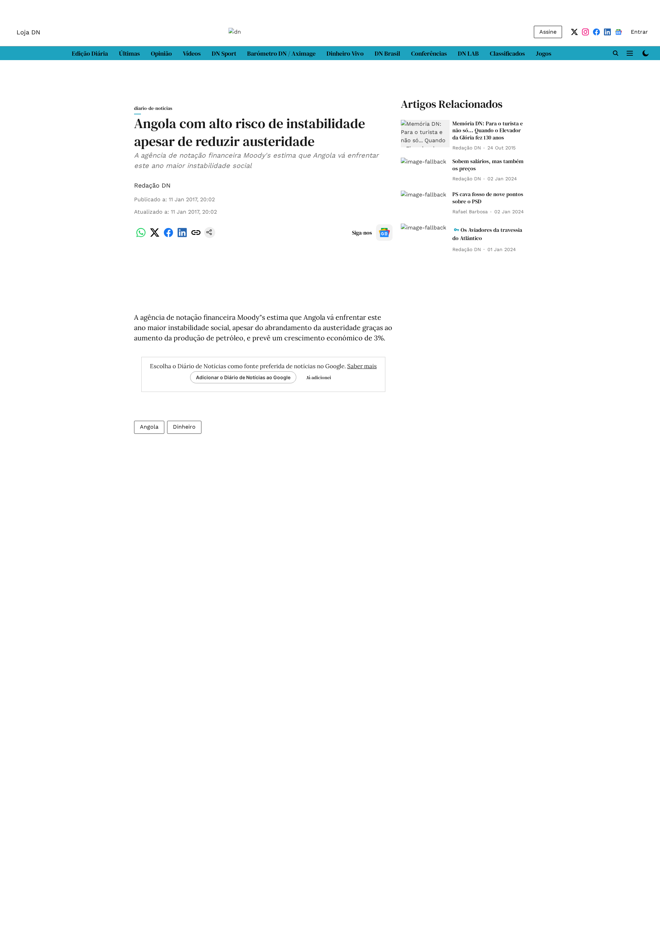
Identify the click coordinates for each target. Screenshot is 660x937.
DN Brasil (387, 53)
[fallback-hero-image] (425, 133)
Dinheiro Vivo (345, 53)
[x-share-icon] (154, 236)
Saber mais (362, 366)
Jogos (543, 53)
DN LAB (468, 53)
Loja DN (28, 32)
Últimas (129, 53)
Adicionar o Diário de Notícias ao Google (243, 377)
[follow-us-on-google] (384, 232)
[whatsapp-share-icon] (140, 236)
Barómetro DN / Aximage (281, 53)
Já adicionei (318, 377)
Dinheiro (184, 427)
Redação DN (152, 185)
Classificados (507, 53)
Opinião (161, 53)
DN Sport (224, 53)
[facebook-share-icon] (168, 236)
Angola (149, 427)
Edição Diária (90, 53)
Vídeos (192, 53)
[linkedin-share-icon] (182, 236)
